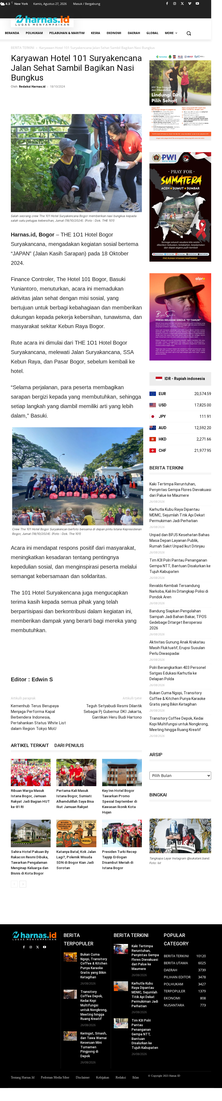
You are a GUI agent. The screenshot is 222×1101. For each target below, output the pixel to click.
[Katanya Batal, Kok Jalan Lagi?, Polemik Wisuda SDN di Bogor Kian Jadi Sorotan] (76, 833)
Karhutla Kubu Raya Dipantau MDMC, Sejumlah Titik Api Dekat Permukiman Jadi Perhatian (177, 515)
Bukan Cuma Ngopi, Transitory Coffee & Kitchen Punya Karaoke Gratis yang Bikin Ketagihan (177, 698)
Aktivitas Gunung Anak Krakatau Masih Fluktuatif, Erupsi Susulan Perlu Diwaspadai (177, 648)
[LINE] (78, 98)
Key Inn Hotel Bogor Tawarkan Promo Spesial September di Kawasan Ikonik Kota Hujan (119, 801)
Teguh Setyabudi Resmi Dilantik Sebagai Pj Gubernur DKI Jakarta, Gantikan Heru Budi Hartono (113, 711)
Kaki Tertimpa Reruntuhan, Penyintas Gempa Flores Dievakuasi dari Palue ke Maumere (180, 490)
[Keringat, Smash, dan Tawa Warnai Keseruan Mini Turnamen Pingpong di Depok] (70, 1035)
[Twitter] (182, 4)
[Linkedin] (53, 98)
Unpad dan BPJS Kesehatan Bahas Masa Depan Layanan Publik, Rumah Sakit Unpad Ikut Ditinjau (179, 540)
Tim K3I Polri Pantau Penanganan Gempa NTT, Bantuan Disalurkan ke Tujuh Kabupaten (180, 566)
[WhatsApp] (41, 98)
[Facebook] (167, 4)
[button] (188, 33)
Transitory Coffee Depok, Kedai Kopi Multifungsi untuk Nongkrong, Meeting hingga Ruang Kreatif (178, 724)
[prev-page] (14, 884)
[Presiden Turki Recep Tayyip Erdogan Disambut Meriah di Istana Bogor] (122, 833)
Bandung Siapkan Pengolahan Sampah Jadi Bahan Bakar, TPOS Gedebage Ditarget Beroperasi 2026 (178, 619)
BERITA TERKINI (22, 47)
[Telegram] (66, 98)
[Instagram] (175, 4)
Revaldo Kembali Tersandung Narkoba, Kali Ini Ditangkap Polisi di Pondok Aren (178, 591)
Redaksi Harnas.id (32, 86)
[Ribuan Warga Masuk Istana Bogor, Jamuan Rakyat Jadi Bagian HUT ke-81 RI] (31, 772)
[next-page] (22, 884)
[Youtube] (197, 4)
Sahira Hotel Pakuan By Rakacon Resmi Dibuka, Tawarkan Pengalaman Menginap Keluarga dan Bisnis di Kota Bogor (29, 862)
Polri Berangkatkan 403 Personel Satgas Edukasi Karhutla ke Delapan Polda (177, 673)
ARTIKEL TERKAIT (30, 745)
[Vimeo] (190, 4)
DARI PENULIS (69, 745)
